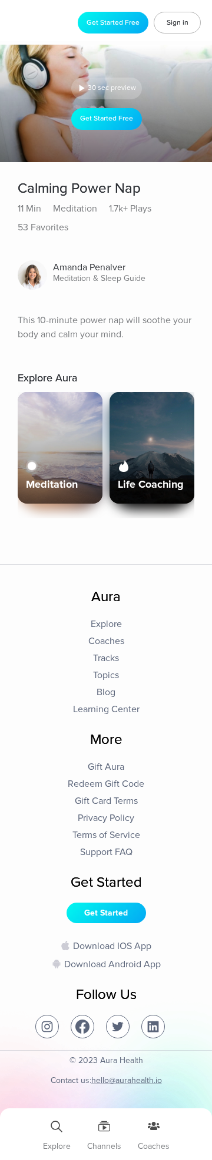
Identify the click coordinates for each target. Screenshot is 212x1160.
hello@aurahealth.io (126, 1080)
